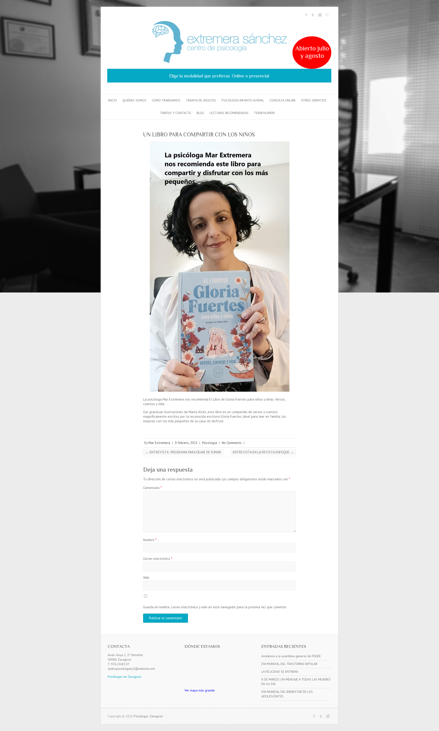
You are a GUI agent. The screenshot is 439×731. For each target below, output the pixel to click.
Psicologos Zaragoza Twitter (313, 14)
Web (146, 577)
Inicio (112, 100)
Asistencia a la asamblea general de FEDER (291, 656)
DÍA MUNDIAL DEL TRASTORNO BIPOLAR (289, 664)
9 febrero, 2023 (186, 443)
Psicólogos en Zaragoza (124, 677)
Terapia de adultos (201, 100)
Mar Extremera (159, 443)
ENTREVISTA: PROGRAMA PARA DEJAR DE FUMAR (183, 452)
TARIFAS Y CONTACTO (175, 113)
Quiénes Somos (134, 100)
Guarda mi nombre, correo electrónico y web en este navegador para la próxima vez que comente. (215, 607)
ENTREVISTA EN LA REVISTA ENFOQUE (263, 452)
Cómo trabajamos (166, 100)
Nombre (149, 540)
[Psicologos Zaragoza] (219, 43)
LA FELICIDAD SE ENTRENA (279, 672)
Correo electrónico (157, 558)
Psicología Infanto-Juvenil (243, 100)
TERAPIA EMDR (264, 113)
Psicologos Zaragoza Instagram (319, 14)
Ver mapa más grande (200, 690)
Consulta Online (283, 100)
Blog (200, 113)
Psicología (209, 443)
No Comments (232, 443)
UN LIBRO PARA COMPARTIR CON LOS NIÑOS (199, 134)
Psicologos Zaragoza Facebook (306, 14)
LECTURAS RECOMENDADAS (229, 113)
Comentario (152, 488)
